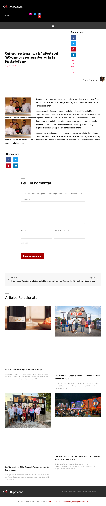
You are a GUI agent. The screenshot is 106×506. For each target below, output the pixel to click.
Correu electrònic (61, 231)
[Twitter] (35, 14)
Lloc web (24, 243)
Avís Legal (64, 491)
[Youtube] (39, 16)
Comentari (25, 200)
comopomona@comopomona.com (74, 502)
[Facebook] (39, 14)
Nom (23, 231)
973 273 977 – (54, 502)
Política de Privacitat (89, 491)
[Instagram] (30, 14)
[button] (53, 25)
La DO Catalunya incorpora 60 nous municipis (24, 369)
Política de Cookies (75, 491)
